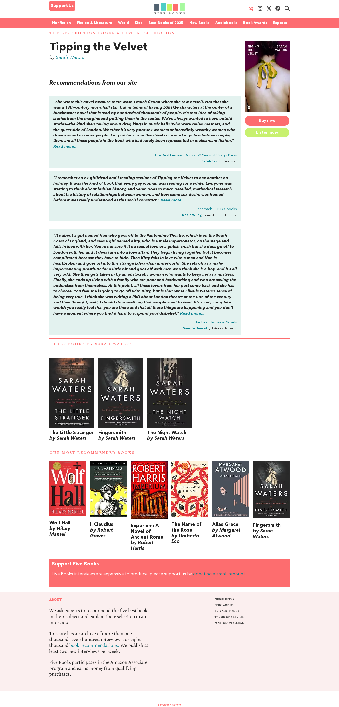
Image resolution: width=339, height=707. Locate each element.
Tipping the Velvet (98, 47)
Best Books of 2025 (165, 23)
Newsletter (224, 599)
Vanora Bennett (196, 328)
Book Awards (255, 23)
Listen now (267, 133)
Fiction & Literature (94, 23)
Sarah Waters (70, 57)
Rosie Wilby (191, 215)
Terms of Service (229, 617)
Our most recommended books (92, 452)
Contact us (224, 605)
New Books (199, 23)
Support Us (62, 6)
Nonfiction (61, 23)
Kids (138, 23)
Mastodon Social (229, 623)
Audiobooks (226, 23)
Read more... (65, 147)
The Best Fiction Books (82, 33)
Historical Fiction (148, 33)
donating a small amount (219, 574)
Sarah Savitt (212, 161)
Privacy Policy (227, 611)
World (123, 23)
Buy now (267, 121)
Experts (280, 23)
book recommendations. (94, 645)
